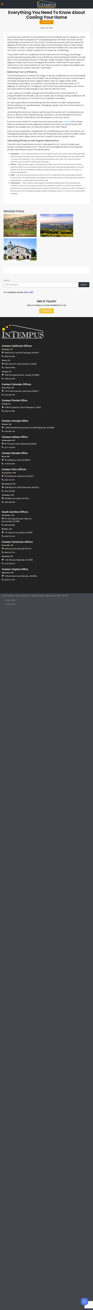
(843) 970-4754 (9, 536)
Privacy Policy (10, 604)
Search (7, 280)
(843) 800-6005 (9, 525)
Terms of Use (10, 600)
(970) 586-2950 (9, 395)
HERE (31, 292)
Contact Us (46, 22)
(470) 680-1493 (9, 431)
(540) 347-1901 (9, 580)
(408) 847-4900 (9, 368)
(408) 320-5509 (9, 356)
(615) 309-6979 (9, 564)
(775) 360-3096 (9, 464)
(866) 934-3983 (9, 411)
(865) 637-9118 (9, 552)
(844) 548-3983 (9, 491)
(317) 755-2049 (9, 447)
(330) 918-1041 (9, 480)
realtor (66, 121)
